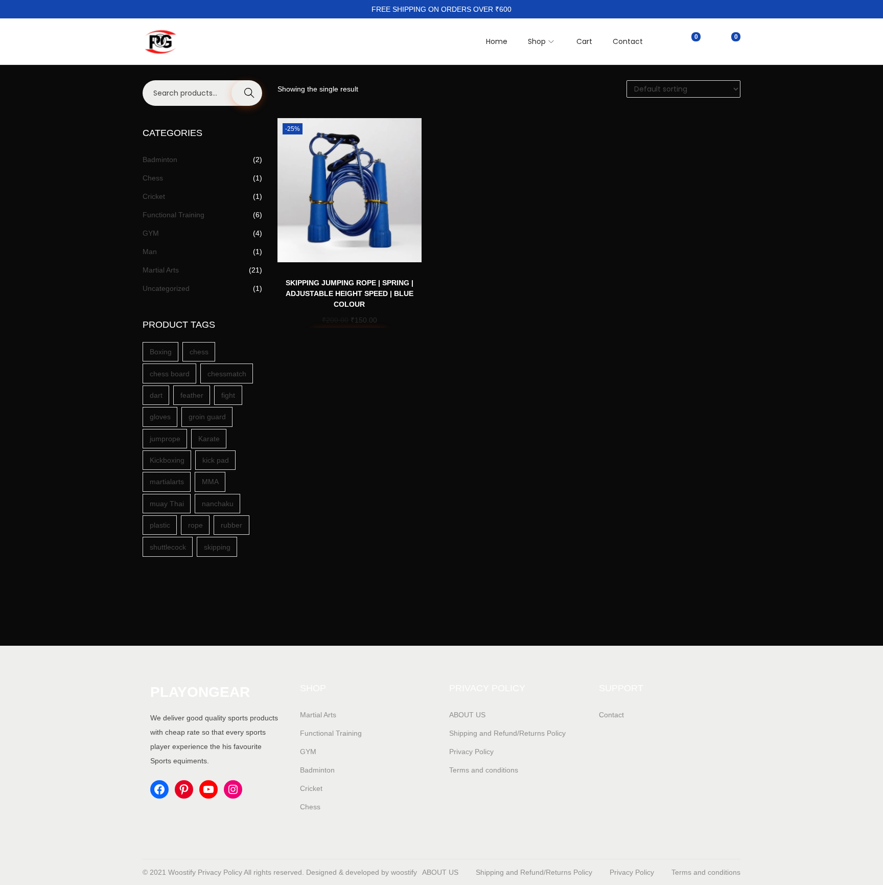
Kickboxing (167, 460)
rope (195, 525)
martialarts (167, 482)
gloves (160, 417)
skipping (217, 547)
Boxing (161, 352)
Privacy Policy (471, 751)
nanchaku (218, 504)
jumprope (165, 439)
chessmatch (226, 374)
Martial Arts (161, 270)
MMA (210, 482)
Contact (611, 715)
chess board (170, 374)
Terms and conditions (483, 770)
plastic (160, 525)
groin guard (207, 417)
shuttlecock (168, 547)
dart (156, 395)
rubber (231, 525)
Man (150, 251)
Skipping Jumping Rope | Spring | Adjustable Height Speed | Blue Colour (349, 293)
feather (191, 395)
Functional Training (173, 215)
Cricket (154, 196)
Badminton (160, 159)
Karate (209, 439)
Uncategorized (166, 288)
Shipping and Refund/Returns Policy (507, 733)
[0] (687, 41)
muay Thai (167, 504)
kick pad (215, 460)
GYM (151, 233)
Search (246, 93)
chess (199, 352)
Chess (153, 178)
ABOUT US (467, 715)
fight (228, 395)
